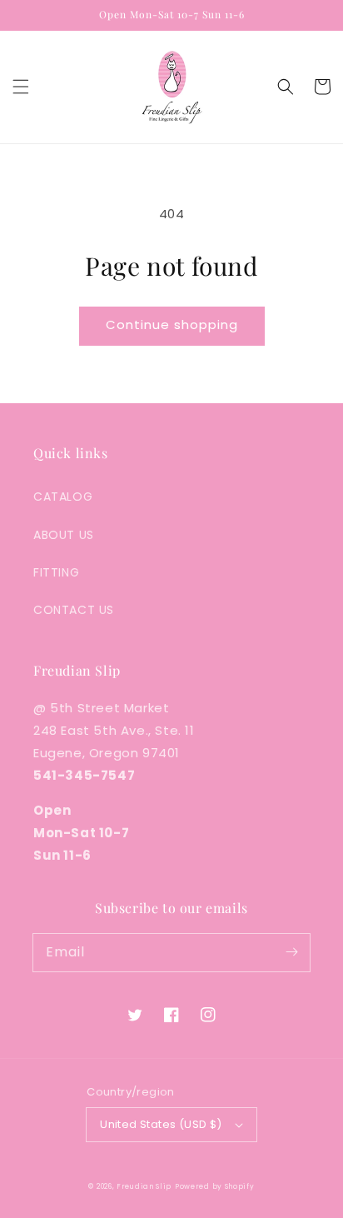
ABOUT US (63, 535)
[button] (20, 86)
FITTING (56, 572)
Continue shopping (172, 324)
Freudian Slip (144, 1186)
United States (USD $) (160, 1124)
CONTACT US (73, 610)
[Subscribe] (291, 952)
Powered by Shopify (215, 1186)
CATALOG (62, 496)
